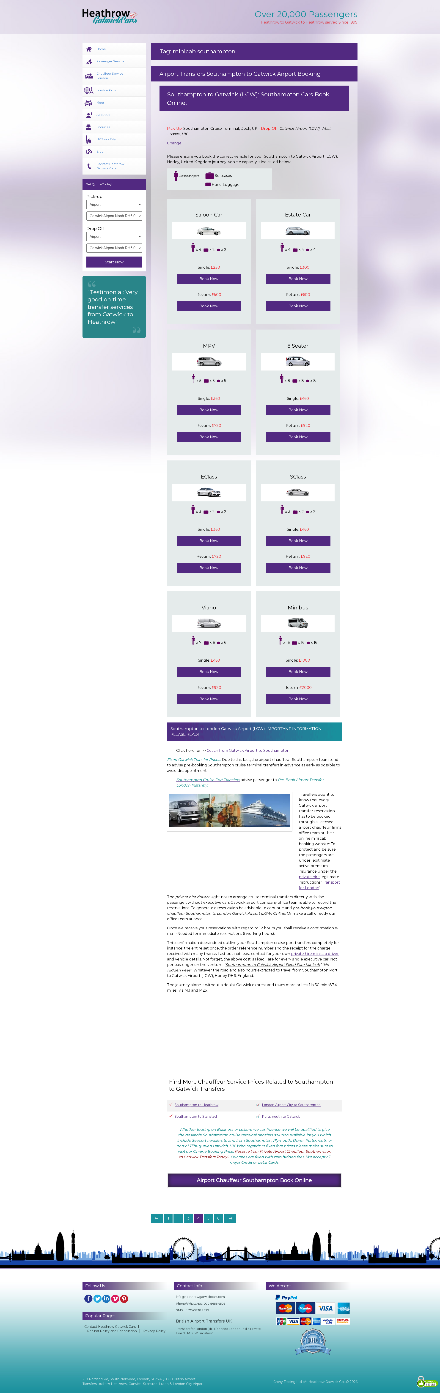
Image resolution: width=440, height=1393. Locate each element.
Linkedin (106, 1299)
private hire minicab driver (315, 954)
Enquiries (103, 127)
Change (174, 143)
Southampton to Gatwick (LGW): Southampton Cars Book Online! (248, 98)
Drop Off (95, 228)
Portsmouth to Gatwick (281, 1116)
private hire (309, 877)
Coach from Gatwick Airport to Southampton (248, 750)
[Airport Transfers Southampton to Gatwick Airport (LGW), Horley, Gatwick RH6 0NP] (261, 1031)
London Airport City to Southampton (291, 1105)
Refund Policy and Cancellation (112, 1331)
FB (88, 1299)
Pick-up (94, 196)
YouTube (115, 1299)
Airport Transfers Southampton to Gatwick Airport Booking (240, 73)
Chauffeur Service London (109, 76)
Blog (100, 151)
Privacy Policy (154, 1331)
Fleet (100, 102)
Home (101, 49)
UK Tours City (106, 139)
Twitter (97, 1299)
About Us (103, 114)
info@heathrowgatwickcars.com (200, 1296)
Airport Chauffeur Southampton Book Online (254, 1180)
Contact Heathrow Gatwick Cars (110, 166)
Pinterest (124, 1299)
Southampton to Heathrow (196, 1105)
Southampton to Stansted (196, 1116)
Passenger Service (110, 61)
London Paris (106, 90)
